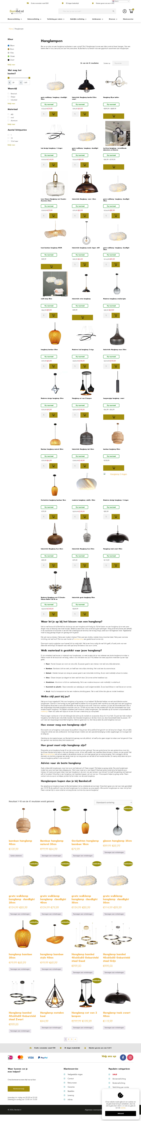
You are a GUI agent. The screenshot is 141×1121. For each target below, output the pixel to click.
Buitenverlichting (33, 19)
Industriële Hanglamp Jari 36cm (83, 449)
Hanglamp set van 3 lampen (82, 398)
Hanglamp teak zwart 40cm (112, 549)
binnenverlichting (48, 754)
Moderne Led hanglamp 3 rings (83, 349)
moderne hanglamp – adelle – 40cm (83, 500)
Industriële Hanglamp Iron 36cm (52, 549)
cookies (122, 1108)
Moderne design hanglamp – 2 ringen (115, 500)
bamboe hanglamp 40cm (111, 449)
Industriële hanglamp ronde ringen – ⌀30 (85, 248)
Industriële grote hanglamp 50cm (83, 597)
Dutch (116, 1)
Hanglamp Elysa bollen (111, 97)
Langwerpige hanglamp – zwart (113, 398)
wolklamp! (44, 711)
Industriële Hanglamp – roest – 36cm (84, 199)
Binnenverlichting (14, 19)
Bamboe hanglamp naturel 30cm (52, 449)
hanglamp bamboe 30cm (49, 349)
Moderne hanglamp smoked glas (114, 299)
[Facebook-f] (123, 1057)
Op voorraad (49, 104)
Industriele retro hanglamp (81, 299)
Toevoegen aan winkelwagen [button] (51, 856)
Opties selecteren (16, 856)
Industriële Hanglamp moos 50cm (114, 349)
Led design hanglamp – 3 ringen (51, 148)
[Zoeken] (113, 11)
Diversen (112, 19)
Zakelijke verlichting (77, 19)
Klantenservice (128, 19)
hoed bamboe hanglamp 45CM (51, 248)
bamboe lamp (78, 639)
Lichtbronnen (96, 19)
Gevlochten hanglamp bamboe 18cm (53, 500)
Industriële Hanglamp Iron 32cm (83, 549)
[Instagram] (130, 1057)
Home (11, 29)
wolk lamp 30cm (46, 299)
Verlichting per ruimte (54, 19)
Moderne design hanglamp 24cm (52, 398)
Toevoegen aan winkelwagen (53, 114)
